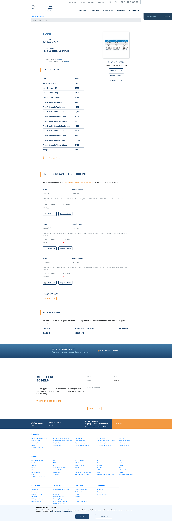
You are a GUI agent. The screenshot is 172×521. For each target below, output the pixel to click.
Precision (34, 496)
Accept (82, 516)
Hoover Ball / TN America (83, 472)
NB (120, 467)
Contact (101, 2)
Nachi (77, 467)
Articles (77, 496)
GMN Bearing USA (37, 460)
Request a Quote (115, 75)
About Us (100, 489)
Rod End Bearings (102, 443)
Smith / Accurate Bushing (61, 467)
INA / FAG (34, 463)
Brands (95, 10)
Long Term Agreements (60, 501)
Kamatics (121, 460)
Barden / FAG (35, 472)
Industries (108, 10)
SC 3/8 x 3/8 (37, 20)
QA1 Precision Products (38, 477)
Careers (99, 492)
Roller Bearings (123, 443)
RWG (98, 472)
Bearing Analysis (58, 496)
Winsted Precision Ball (125, 474)
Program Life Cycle (59, 503)
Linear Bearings (80, 440)
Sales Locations (87, 2)
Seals (33, 445)
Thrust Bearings (124, 445)
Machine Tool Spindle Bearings (106, 440)
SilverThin (100, 463)
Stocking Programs (59, 499)
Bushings (121, 438)
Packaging (56, 494)
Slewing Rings (57, 445)
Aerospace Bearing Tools (39, 438)
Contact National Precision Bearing (79, 182)
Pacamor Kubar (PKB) (82, 474)
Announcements (102, 494)
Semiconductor (36, 501)
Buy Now (113, 70)
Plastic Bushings (80, 443)
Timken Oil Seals (58, 470)
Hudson (33, 467)
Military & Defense (37, 499)
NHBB (55, 463)
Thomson (56, 474)
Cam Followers (35, 440)
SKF (54, 465)
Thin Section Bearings (37, 16)
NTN (32, 474)
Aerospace (34, 489)
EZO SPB (100, 467)
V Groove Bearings (37, 447)
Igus (76, 470)
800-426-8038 (130, 2)
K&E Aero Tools (79, 463)
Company (73, 2)
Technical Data (79, 492)
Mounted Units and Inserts (39, 443)
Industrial (34, 492)
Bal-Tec (121, 472)
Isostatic (121, 463)
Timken (33, 465)
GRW (32, 470)
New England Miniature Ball (105, 474)
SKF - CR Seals (123, 470)
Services (121, 10)
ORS (98, 470)
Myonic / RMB (79, 465)
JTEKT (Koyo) (79, 460)
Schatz (121, 465)
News (77, 494)
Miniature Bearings (124, 440)
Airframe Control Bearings (61, 438)
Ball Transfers (101, 438)
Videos (77, 499)
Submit (91, 408)
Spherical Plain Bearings (82, 445)
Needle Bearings (58, 443)
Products (84, 10)
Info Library (135, 10)
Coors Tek (56, 472)
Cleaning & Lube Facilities (61, 489)
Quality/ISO (56, 492)
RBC (98, 460)
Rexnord (99, 465)
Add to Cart (51, 214)
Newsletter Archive (81, 501)
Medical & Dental (36, 494)
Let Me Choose (103, 516)
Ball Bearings (79, 438)
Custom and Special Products (62, 440)
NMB (54, 460)
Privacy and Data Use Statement (61, 511)
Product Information (81, 489)
